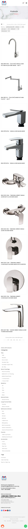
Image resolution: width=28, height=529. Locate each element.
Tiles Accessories (6, 451)
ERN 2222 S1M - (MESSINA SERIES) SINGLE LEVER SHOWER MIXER (12, 229)
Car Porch (3, 457)
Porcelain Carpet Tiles (7, 364)
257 (8, 340)
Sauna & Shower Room (7, 430)
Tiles (2, 353)
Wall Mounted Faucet (7, 437)
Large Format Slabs (6, 402)
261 (19, 340)
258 (11, 340)
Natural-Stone (5, 399)
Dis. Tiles (4, 367)
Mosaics (4, 357)
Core (3, 392)
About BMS (9, 520)
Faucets (3, 432)
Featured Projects (15, 520)
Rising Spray (5, 423)
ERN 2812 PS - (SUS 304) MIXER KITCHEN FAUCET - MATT (12, 98)
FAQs (5, 520)
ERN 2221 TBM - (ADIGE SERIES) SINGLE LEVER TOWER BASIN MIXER (13, 330)
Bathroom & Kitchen (6, 409)
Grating (4, 444)
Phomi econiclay (6, 371)
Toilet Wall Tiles (4, 460)
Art (2, 385)
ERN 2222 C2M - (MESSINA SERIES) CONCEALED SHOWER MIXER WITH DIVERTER (13, 263)
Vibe (3, 390)
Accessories (4, 439)
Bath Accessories (6, 425)
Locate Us (21, 520)
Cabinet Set (5, 420)
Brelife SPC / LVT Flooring (8, 374)
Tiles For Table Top (5, 462)
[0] (23, 3)
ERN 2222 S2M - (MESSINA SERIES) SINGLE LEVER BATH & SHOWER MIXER (12, 196)
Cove (3, 441)
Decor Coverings (5, 369)
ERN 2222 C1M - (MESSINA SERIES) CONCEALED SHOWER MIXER (10, 297)
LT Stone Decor (5, 378)
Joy (3, 388)
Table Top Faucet (6, 434)
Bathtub (4, 418)
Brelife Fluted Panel (6, 376)
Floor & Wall (4, 360)
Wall (3, 355)
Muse (3, 395)
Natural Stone (4, 397)
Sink (3, 411)
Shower (4, 416)
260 (17, 340)
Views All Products (6, 347)
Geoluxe (4, 404)
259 (14, 340)
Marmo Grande (5, 406)
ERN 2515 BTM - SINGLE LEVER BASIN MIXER (13, 131)
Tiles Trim (4, 446)
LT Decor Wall (5, 381)
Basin (3, 413)
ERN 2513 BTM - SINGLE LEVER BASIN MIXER (13, 163)
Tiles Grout (4, 448)
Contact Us (14, 522)
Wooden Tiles (5, 362)
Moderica (3, 383)
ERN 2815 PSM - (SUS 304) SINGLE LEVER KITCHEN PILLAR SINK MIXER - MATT (12, 64)
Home (11, 14)
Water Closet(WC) (6, 427)
